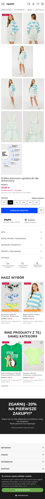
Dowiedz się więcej (34, 486)
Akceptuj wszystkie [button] (22, 490)
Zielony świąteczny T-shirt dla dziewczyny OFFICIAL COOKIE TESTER (11, 375)
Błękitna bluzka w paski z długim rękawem (31, 315)
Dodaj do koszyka (19, 210)
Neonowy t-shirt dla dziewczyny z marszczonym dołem (32, 375)
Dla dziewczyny (19, 10)
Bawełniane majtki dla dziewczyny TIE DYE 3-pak (10, 315)
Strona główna (6, 10)
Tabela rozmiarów (38, 198)
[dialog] (22, 486)
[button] (42, 4)
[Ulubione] (37, 4)
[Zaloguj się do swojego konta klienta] (33, 4)
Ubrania (29, 10)
